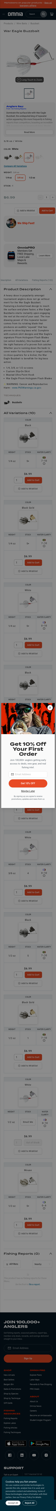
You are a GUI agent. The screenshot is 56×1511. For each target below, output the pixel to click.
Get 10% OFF (28, 783)
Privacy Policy (26, 1497)
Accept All (13, 1503)
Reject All (29, 1503)
